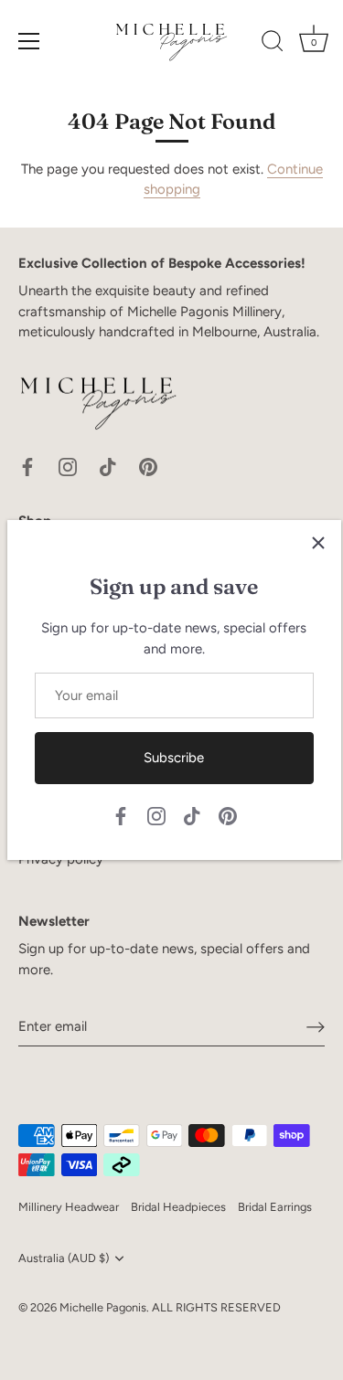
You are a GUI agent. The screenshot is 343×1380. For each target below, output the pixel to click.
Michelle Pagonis (102, 1307)
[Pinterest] (228, 815)
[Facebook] (121, 815)
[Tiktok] (192, 815)
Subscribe (174, 757)
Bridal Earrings (275, 1207)
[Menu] (29, 41)
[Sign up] (315, 1027)
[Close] (318, 543)
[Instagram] (156, 815)
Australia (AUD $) (63, 1258)
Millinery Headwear (68, 1207)
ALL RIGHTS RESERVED (216, 1307)
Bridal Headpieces (178, 1207)
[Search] (272, 44)
